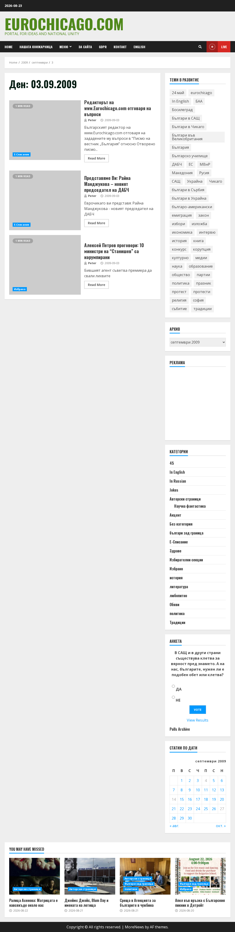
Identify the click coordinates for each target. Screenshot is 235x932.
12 (214, 789)
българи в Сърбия (188, 189)
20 (222, 799)
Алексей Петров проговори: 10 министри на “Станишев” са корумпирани (45, 265)
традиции (202, 308)
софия (198, 300)
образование (201, 266)
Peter (91, 120)
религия (179, 300)
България (180, 147)
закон (203, 215)
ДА (179, 689)
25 (206, 808)
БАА (199, 101)
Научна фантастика (190, 506)
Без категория (181, 524)
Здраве (175, 551)
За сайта (85, 46)
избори (178, 223)
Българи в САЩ (186, 118)
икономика (182, 232)
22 (182, 808)
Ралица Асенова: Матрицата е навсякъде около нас (34, 876)
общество (181, 274)
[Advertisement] (202, 405)
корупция (201, 249)
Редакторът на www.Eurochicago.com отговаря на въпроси (45, 130)
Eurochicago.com (64, 23)
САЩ (176, 181)
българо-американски (192, 206)
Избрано (19, 289)
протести (201, 291)
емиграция (182, 215)
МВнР (205, 164)
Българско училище (190, 155)
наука (177, 266)
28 (174, 818)
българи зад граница (186, 533)
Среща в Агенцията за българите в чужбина (138, 903)
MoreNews (134, 926)
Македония (182, 172)
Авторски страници (185, 499)
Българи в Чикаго (188, 126)
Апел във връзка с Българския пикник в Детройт (200, 876)
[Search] (200, 46)
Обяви (174, 604)
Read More (96, 158)
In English (180, 101)
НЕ (178, 700)
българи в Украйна (189, 198)
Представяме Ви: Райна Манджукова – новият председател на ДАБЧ (45, 200)
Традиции (177, 622)
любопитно (178, 595)
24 (198, 808)
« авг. (174, 825)
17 (198, 799)
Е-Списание (21, 154)
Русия (204, 172)
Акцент (175, 515)
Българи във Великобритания (187, 137)
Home (9, 46)
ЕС (191, 164)
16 (190, 799)
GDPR (103, 46)
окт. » (221, 825)
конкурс (179, 249)
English (139, 46)
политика (180, 283)
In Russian (178, 481)
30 (190, 818)
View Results (197, 720)
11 (206, 789)
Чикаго (215, 181)
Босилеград (182, 109)
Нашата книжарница (36, 46)
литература (179, 586)
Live (224, 46)
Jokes (174, 490)
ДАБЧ (177, 164)
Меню (63, 46)
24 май (178, 92)
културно (180, 257)
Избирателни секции (186, 560)
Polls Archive (180, 729)
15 (182, 799)
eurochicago (201, 92)
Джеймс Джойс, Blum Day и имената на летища (89, 876)
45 (172, 463)
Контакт (120, 46)
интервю (207, 232)
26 (214, 808)
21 (174, 808)
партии (203, 274)
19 (214, 799)
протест (179, 291)
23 (190, 808)
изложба (199, 223)
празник (203, 283)
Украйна (194, 181)
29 (182, 818)
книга (198, 240)
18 (206, 799)
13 (222, 789)
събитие (179, 308)
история (179, 240)
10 (198, 789)
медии (201, 257)
